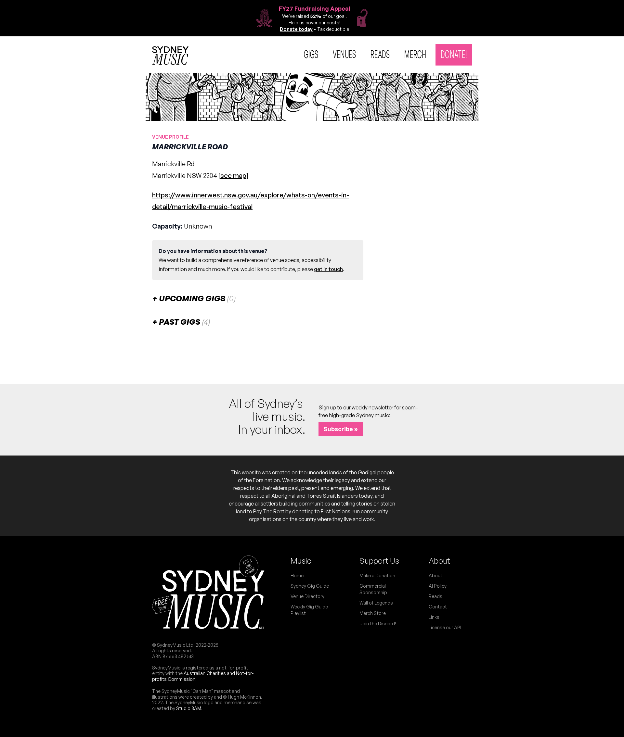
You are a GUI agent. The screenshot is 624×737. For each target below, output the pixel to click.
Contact (438, 606)
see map (233, 175)
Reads (380, 54)
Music (301, 561)
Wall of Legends (376, 603)
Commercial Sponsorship (373, 589)
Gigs (311, 54)
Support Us (379, 561)
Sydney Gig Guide (310, 586)
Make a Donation (377, 575)
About (439, 561)
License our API (445, 627)
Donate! (454, 54)
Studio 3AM (188, 708)
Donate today (296, 29)
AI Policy (438, 586)
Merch (415, 54)
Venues (344, 54)
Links (434, 617)
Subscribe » (341, 428)
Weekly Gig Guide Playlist (309, 610)
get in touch (328, 269)
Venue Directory (307, 596)
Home (297, 575)
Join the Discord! (377, 623)
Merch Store (372, 613)
